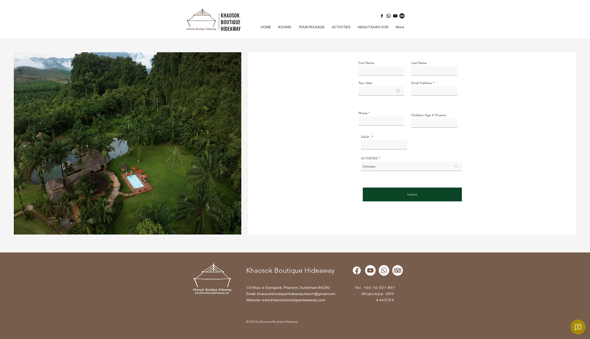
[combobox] (411, 166)
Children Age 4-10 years (428, 115)
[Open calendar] (398, 91)
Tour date (365, 82)
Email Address (421, 82)
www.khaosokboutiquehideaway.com (293, 300)
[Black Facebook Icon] (381, 15)
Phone (363, 113)
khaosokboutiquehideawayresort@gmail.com (296, 293)
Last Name (419, 62)
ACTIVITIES (369, 158)
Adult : (366, 136)
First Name (366, 62)
